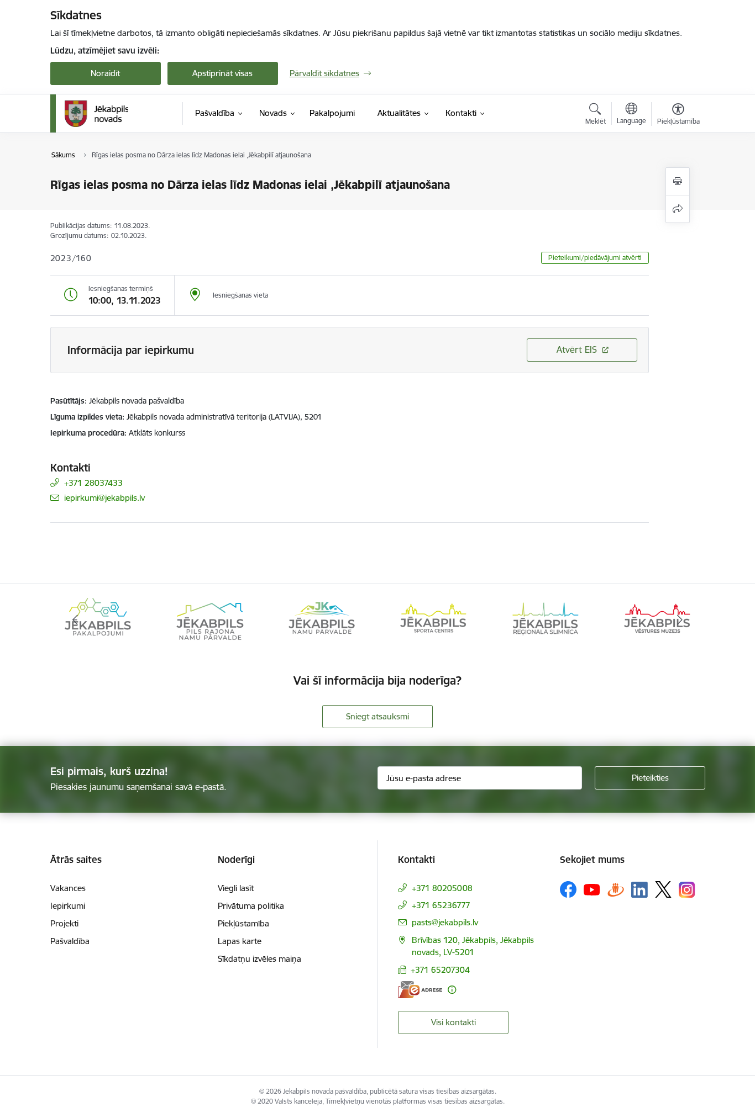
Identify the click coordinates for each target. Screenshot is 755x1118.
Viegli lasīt (236, 888)
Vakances (68, 888)
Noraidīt (105, 73)
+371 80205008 (442, 888)
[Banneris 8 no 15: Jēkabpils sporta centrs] (433, 619)
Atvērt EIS (577, 349)
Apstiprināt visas (222, 73)
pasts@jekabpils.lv (445, 922)
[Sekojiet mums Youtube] (592, 889)
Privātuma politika (251, 905)
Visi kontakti (453, 1022)
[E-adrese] (420, 990)
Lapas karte (239, 941)
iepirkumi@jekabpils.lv (104, 497)
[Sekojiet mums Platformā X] (663, 889)
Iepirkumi (67, 905)
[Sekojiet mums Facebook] (568, 889)
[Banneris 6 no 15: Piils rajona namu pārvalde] (209, 619)
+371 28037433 (93, 483)
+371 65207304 (440, 970)
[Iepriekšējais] (75, 620)
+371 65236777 (441, 905)
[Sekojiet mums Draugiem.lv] (615, 889)
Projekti (64, 923)
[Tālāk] (680, 620)
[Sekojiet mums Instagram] (687, 890)
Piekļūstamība (243, 923)
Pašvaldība (70, 941)
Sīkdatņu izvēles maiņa (259, 958)
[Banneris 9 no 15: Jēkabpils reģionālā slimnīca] (545, 619)
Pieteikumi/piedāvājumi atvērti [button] (595, 257)
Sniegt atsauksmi (377, 716)
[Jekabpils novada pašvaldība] (96, 113)
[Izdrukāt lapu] (677, 181)
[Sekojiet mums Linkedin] (639, 890)
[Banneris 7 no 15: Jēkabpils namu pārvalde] (321, 619)
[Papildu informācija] (452, 989)
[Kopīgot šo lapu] (677, 208)
